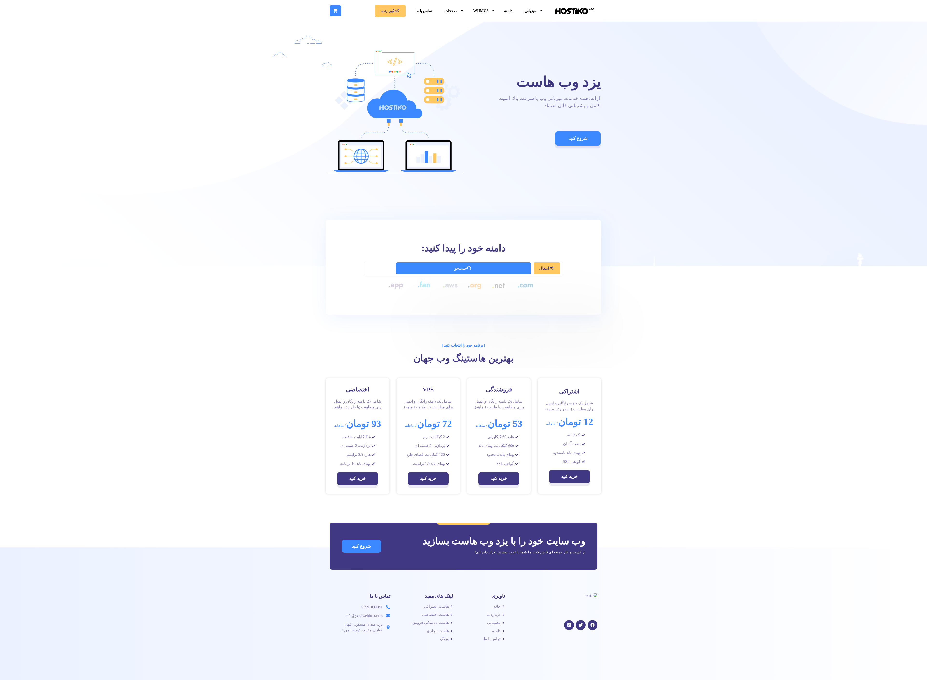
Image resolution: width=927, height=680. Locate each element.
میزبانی (530, 11)
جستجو (460, 268)
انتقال (544, 268)
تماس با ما (423, 11)
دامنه (508, 11)
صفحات (450, 11)
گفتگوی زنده (390, 11)
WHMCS (481, 11)
